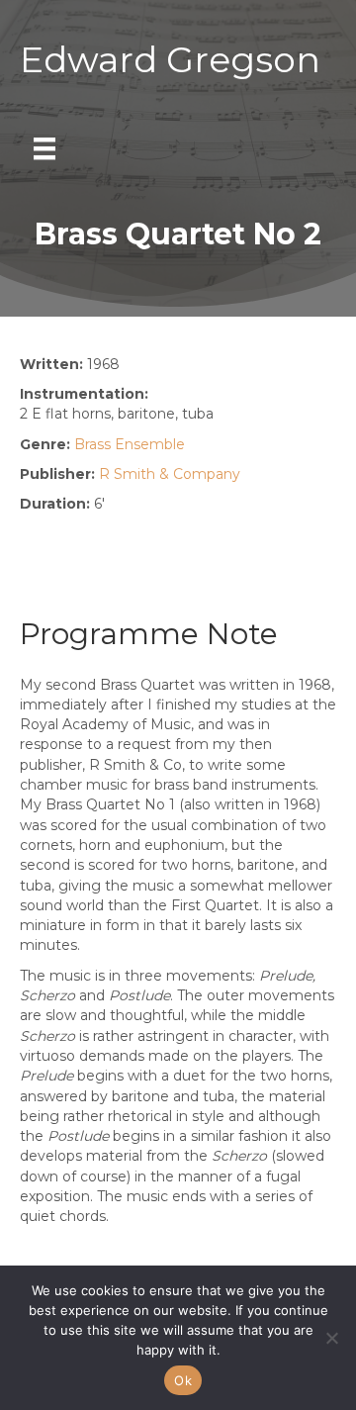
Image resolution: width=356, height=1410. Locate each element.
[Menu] (44, 148)
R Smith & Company (169, 474)
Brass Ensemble (129, 444)
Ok (183, 1380)
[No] (331, 1338)
